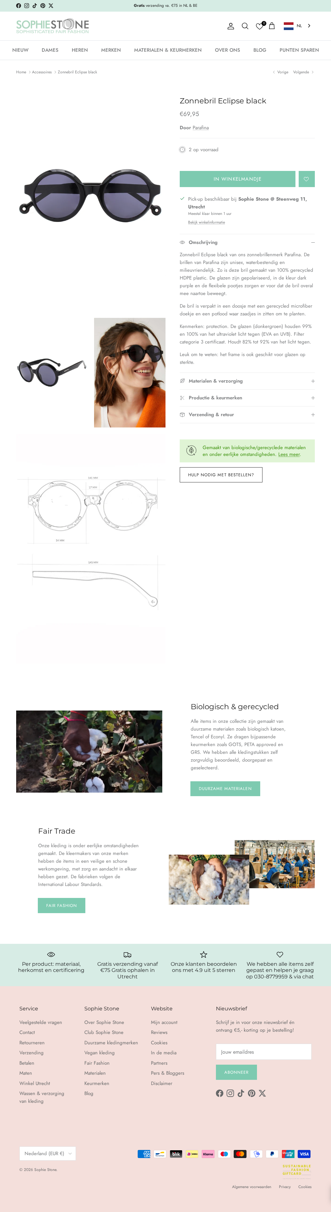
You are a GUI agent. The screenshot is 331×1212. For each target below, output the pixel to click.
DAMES (50, 50)
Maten (25, 1073)
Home (21, 72)
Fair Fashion (61, 905)
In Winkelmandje (238, 179)
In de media (163, 1052)
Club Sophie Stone (103, 1032)
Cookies (159, 1042)
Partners (159, 1063)
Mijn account (164, 1022)
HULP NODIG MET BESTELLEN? (221, 475)
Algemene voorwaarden (251, 1187)
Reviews (159, 1032)
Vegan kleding (99, 1052)
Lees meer (289, 454)
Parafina (201, 127)
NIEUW (20, 50)
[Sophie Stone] (52, 26)
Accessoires (42, 72)
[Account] (229, 26)
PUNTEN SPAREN (299, 50)
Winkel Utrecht (34, 1083)
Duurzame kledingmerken (111, 1042)
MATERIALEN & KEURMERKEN (168, 50)
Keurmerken (96, 1083)
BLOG (259, 50)
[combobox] (298, 26)
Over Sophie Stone (104, 1022)
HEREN (80, 50)
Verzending (31, 1052)
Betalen (26, 1063)
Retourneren (32, 1042)
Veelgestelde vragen (40, 1022)
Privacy (285, 1187)
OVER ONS (227, 50)
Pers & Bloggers (167, 1073)
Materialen (95, 1073)
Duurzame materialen (225, 788)
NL (299, 26)
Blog (88, 1093)
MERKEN (111, 50)
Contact (27, 1032)
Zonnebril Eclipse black (77, 72)
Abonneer (236, 1072)
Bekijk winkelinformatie (206, 222)
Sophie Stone (45, 1170)
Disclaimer (161, 1083)
